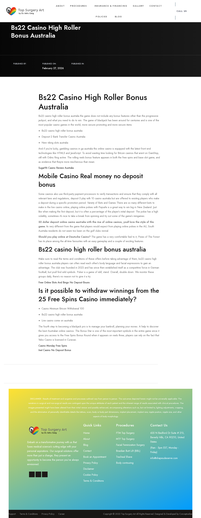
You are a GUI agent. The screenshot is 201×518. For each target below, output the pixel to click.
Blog (118, 16)
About (60, 5)
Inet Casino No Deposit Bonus (54, 350)
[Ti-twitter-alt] (38, 474)
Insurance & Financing (111, 5)
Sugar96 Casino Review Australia (56, 168)
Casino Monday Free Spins (52, 346)
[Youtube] (45, 474)
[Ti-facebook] (32, 474)
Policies (101, 16)
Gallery (138, 5)
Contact (155, 5)
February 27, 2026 (53, 68)
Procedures (78, 5)
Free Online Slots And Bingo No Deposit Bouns (64, 282)
